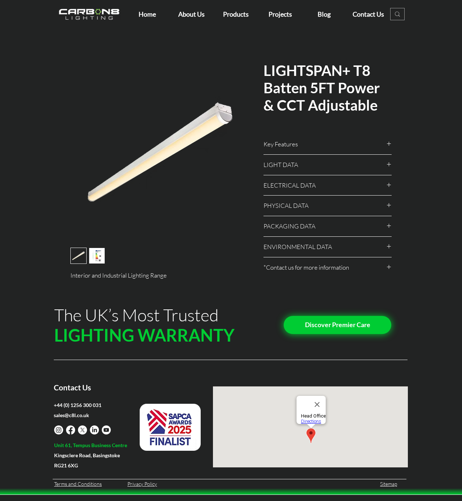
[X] (82, 429)
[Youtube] (106, 429)
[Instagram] (58, 429)
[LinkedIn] (94, 429)
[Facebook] (70, 429)
